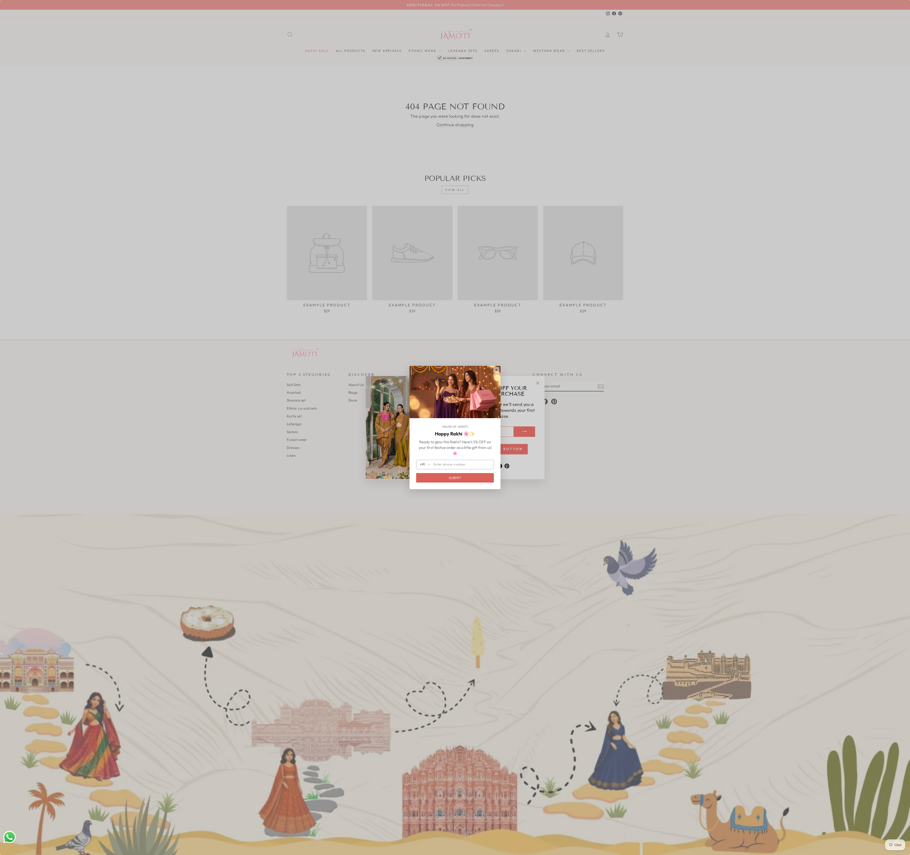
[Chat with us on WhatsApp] (9, 837)
